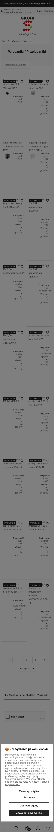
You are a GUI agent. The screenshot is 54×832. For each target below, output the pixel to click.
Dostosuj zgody (29, 805)
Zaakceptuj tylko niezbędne (29, 794)
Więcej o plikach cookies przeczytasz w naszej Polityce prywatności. (27, 781)
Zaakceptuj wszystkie (29, 812)
